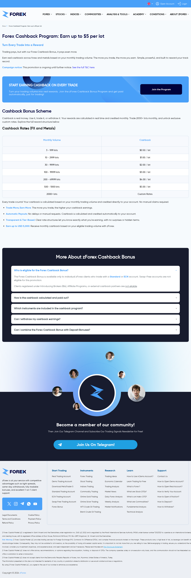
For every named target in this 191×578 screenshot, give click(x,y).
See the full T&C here (83, 67)
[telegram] (22, 504)
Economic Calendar (113, 481)
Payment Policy (34, 519)
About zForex (178, 14)
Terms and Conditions (11, 519)
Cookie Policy (33, 515)
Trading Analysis (112, 486)
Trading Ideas (111, 476)
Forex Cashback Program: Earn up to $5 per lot (25, 26)
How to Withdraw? (165, 507)
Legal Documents (9, 515)
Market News (110, 491)
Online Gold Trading (89, 497)
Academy (138, 14)
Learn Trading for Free (136, 481)
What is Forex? (133, 486)
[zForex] (14, 14)
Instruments (86, 470)
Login (184, 4)
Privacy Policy (34, 523)
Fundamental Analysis (136, 507)
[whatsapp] (29, 504)
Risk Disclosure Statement (113, 547)
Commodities (93, 14)
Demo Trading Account (62, 481)
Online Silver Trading (89, 502)
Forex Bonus (57, 507)
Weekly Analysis (112, 502)
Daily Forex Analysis (114, 497)
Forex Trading (86, 476)
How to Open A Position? (168, 497)
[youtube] (35, 504)
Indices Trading (87, 486)
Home (4, 26)
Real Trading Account (61, 476)
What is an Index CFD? (137, 497)
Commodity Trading (89, 491)
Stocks (60, 14)
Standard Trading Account (63, 491)
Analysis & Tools (117, 14)
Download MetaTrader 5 (62, 486)
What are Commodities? (138, 502)
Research (110, 470)
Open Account (167, 4)
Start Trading (59, 470)
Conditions (157, 14)
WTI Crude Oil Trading (90, 507)
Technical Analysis (135, 512)
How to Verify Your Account (169, 491)
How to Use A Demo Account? (140, 476)
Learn (130, 470)
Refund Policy (8, 523)
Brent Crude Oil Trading (90, 512)
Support (161, 470)
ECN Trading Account (61, 497)
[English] (150, 3)
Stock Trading (86, 481)
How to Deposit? (164, 502)
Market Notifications (114, 507)
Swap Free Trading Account (64, 502)
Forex (46, 14)
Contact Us (162, 476)
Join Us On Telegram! (96, 444)
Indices (74, 14)
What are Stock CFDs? (137, 491)
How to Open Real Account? (169, 486)
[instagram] (16, 504)
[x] (9, 504)
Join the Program (161, 89)
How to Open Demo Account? (170, 481)
